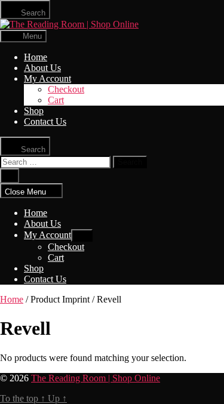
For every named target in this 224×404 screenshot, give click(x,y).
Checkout (66, 89)
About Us (42, 68)
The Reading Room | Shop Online (95, 378)
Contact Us (45, 121)
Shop (34, 111)
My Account (47, 78)
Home (35, 57)
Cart (56, 100)
